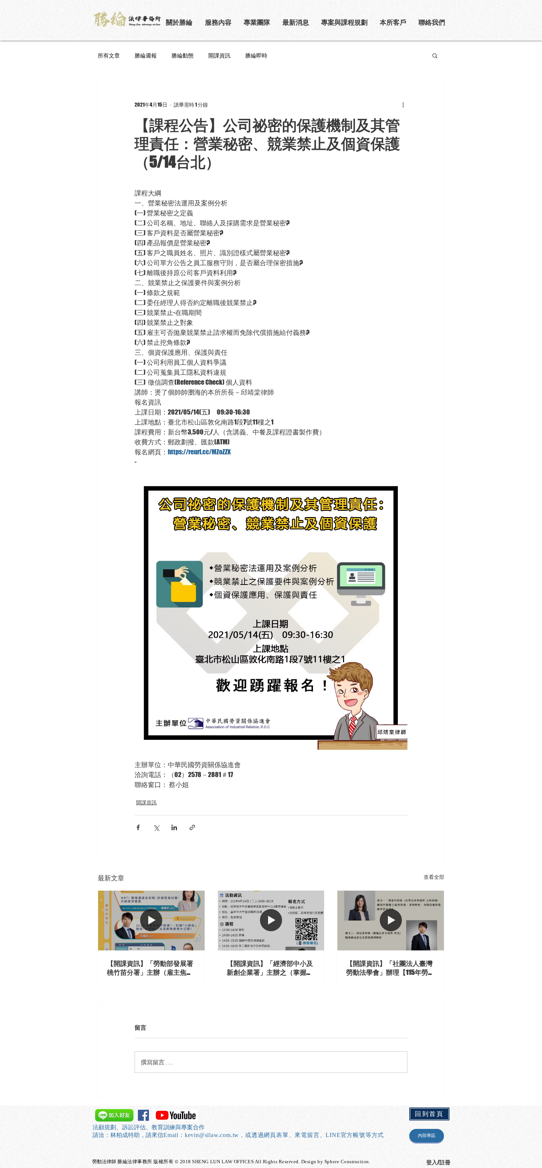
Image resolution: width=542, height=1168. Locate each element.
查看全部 (434, 877)
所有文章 (109, 55)
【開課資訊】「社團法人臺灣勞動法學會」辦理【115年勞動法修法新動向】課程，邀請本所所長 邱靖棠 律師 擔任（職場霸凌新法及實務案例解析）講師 (390, 968)
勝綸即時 (256, 55)
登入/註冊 (438, 1162)
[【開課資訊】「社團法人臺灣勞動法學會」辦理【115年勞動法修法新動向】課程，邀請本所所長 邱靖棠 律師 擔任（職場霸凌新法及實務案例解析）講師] (390, 920)
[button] (345, 22)
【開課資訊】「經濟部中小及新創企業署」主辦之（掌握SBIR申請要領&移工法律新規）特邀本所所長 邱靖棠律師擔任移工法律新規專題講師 (270, 968)
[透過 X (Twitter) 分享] (156, 827)
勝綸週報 (146, 55)
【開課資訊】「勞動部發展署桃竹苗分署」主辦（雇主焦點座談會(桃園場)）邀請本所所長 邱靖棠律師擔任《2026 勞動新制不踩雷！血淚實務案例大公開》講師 (150, 968)
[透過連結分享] (192, 827)
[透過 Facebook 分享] (138, 827)
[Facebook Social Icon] (143, 1115)
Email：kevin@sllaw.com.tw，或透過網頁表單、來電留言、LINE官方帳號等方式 (273, 1135)
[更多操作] (403, 104)
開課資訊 (219, 55)
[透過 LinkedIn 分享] (174, 827)
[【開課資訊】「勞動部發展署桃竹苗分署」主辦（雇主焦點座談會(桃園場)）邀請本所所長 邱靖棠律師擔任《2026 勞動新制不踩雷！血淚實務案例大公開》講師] (151, 920)
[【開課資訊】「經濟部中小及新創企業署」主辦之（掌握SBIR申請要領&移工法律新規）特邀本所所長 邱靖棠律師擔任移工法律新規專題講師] (271, 920)
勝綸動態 (182, 55)
